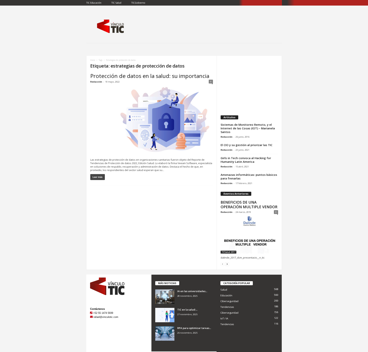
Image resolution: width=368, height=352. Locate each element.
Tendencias (227, 307)
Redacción (96, 81)
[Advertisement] (249, 84)
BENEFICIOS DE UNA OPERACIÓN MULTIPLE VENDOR (249, 204)
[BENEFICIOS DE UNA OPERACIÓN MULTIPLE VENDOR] (249, 235)
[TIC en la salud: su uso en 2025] (164, 315)
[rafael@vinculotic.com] (91, 317)
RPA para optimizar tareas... (194, 328)
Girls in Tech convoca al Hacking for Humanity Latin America (246, 160)
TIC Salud (116, 2)
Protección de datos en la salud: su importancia (149, 75)
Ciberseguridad (229, 301)
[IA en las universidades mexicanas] (164, 296)
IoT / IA (224, 318)
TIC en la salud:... (187, 309)
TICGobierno (138, 2)
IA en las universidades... (192, 291)
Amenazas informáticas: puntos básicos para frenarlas (249, 176)
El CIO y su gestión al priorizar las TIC (246, 145)
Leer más (98, 177)
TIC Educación (93, 2)
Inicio (92, 60)
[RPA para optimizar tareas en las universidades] (164, 333)
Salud (223, 289)
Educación (226, 295)
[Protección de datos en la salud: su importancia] (151, 121)
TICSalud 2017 (228, 252)
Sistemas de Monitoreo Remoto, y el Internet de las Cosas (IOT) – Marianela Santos (248, 128)
